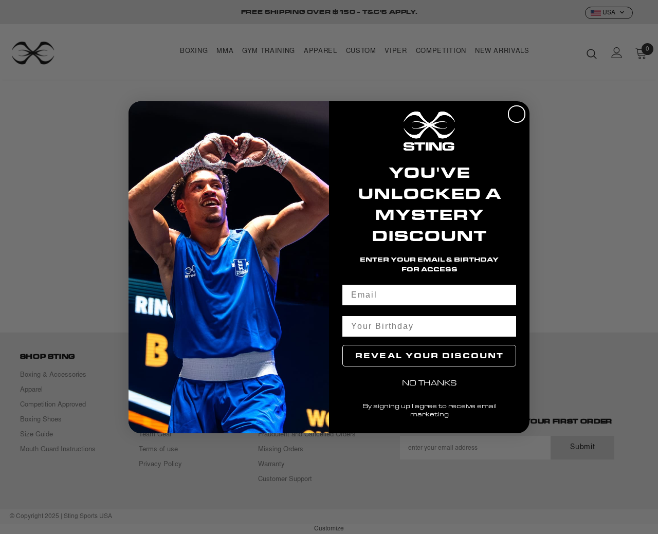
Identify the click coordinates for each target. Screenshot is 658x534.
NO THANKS (429, 383)
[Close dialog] (516, 114)
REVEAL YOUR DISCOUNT (429, 355)
